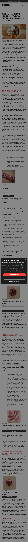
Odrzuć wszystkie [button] (14, 278)
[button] (14, 281)
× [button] (25, 259)
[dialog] (14, 271)
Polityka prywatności (17, 271)
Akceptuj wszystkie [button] (14, 274)
